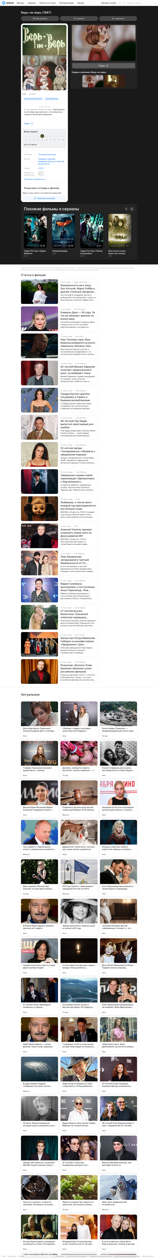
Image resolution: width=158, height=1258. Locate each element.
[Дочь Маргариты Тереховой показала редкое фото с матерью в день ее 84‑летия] (39, 719)
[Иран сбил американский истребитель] (118, 1193)
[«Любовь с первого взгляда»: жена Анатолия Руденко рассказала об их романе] (79, 719)
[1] (26, 140)
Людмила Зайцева (46, 159)
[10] (63, 140)
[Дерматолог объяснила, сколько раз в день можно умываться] (79, 838)
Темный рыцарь (60, 251)
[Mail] (3, 3)
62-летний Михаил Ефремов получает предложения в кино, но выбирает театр (77, 370)
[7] (51, 140)
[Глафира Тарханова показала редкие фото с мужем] (39, 759)
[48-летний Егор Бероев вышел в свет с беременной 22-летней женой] (118, 1114)
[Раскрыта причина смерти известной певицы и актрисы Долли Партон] (118, 838)
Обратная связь (148, 1256)
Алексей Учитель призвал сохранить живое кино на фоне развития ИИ (76, 532)
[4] (39, 140)
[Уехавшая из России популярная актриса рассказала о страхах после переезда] (118, 798)
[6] (47, 140)
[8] (55, 140)
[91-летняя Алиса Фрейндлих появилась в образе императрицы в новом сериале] (39, 996)
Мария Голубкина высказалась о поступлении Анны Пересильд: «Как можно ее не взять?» (77, 587)
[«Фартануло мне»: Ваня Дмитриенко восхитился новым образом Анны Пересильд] (118, 1035)
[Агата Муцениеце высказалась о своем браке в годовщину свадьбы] (118, 877)
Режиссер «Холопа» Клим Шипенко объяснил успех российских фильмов (76, 668)
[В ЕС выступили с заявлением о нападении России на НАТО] (79, 877)
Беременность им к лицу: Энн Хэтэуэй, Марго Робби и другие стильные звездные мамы (77, 288)
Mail (3, 1256)
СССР (41, 168)
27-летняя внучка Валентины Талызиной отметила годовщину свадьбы (74, 614)
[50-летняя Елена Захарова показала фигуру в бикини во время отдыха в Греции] (118, 1075)
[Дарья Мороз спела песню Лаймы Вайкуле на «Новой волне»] (79, 1114)
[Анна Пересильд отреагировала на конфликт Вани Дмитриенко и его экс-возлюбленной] (118, 996)
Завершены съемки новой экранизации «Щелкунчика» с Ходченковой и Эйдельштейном (77, 478)
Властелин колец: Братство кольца (117, 252)
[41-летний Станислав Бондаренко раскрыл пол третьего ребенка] (79, 1154)
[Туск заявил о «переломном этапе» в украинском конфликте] (39, 838)
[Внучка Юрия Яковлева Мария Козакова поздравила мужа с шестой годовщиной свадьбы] (39, 798)
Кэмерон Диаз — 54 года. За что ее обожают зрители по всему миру (77, 315)
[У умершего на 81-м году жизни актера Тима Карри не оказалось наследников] (79, 1035)
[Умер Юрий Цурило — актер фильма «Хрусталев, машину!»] (39, 1035)
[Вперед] (132, 209)
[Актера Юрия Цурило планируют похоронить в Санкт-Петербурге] (39, 1233)
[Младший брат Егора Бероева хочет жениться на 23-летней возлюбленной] (79, 1233)
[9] (59, 140)
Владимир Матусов (46, 161)
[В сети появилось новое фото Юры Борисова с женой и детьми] (118, 1233)
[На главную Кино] (9, 3)
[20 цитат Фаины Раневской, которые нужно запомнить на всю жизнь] (39, 1114)
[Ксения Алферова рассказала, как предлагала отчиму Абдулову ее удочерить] (118, 759)
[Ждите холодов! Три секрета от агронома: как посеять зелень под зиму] (79, 1193)
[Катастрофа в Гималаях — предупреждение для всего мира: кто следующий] (118, 719)
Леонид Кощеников (47, 154)
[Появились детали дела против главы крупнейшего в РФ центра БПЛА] (79, 798)
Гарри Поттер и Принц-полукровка (91, 252)
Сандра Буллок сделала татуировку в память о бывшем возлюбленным (75, 397)
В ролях (27, 159)
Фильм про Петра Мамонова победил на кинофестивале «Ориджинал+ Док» (77, 641)
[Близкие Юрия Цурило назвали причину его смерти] (39, 917)
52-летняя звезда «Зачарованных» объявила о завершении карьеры (77, 451)
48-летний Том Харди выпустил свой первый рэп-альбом (77, 424)
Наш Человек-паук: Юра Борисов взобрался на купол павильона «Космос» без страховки (77, 343)
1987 (24, 94)
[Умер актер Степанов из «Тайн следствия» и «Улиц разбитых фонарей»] (79, 1075)
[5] (43, 140)
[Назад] (126, 209)
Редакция (60, 1256)
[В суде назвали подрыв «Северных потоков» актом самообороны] (39, 1075)
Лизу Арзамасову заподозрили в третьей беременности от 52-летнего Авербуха (74, 560)
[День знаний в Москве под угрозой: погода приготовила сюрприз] (39, 877)
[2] (30, 140)
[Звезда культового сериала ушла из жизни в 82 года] (79, 917)
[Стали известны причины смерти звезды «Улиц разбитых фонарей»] (79, 956)
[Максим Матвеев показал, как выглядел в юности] (118, 1154)
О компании (11, 1256)
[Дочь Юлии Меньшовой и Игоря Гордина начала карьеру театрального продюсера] (118, 956)
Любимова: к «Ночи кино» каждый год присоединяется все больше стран (78, 505)
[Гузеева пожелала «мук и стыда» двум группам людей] (39, 956)
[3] (34, 140)
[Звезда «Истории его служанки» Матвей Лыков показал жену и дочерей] (39, 1154)
